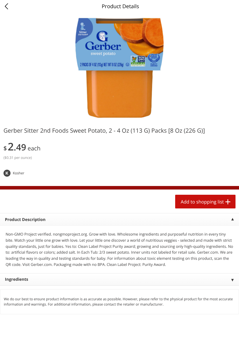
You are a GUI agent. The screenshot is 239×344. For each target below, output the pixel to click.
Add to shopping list (202, 202)
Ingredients (16, 279)
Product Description (25, 219)
